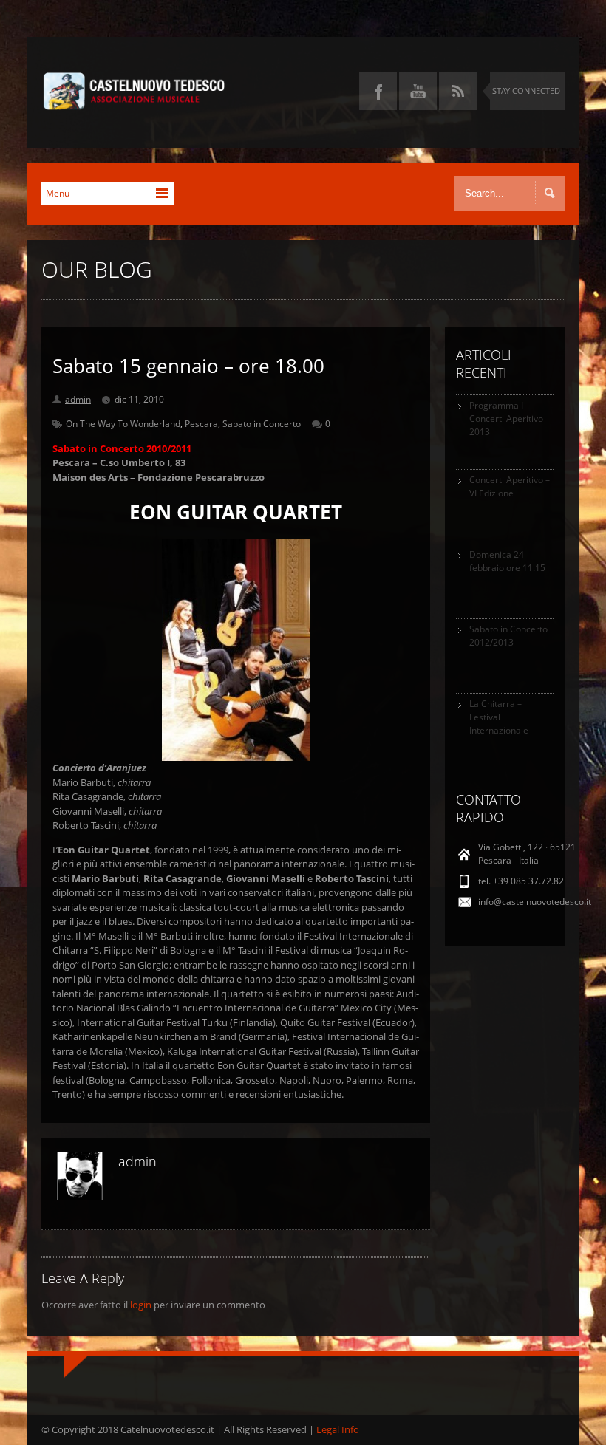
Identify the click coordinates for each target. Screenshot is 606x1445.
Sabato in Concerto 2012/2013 (508, 636)
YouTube (418, 91)
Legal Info (337, 1429)
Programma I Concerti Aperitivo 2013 (506, 418)
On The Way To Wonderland (123, 423)
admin (78, 399)
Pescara (201, 423)
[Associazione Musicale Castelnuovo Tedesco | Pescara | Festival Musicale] (133, 102)
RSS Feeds (458, 91)
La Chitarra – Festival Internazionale (498, 717)
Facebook (378, 91)
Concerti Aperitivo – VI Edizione (509, 486)
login (141, 1304)
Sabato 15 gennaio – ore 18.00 (188, 365)
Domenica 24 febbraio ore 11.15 (507, 561)
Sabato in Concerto (261, 423)
